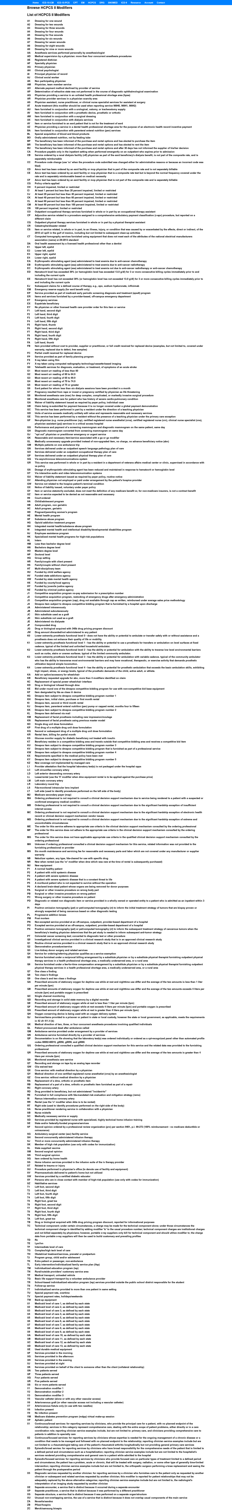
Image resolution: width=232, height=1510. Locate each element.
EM (82, 2)
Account (148, 2)
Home (36, 2)
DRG (102, 2)
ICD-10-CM (48, 2)
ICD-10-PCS (63, 2)
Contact (161, 2)
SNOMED (113, 2)
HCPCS (92, 2)
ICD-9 (124, 2)
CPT (75, 2)
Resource (136, 2)
